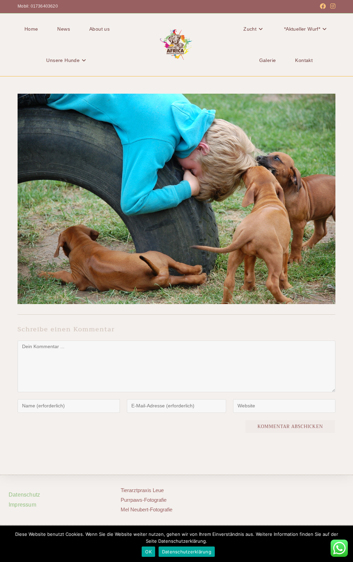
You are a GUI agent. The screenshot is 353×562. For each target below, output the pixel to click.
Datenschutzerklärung (186, 551)
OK (148, 551)
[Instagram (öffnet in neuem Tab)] (331, 6)
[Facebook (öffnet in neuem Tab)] (323, 6)
